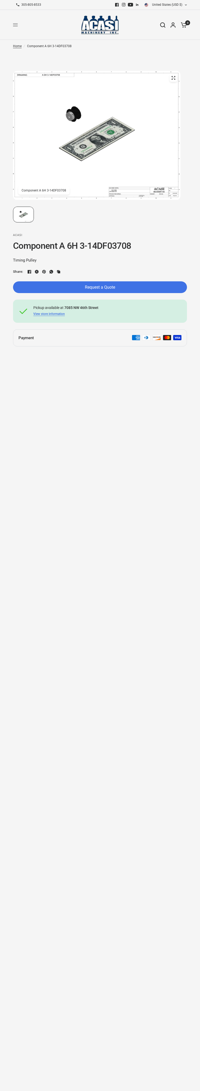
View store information (49, 313)
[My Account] (173, 25)
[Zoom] (173, 78)
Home (17, 46)
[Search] (163, 25)
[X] (37, 272)
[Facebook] (117, 4)
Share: (18, 271)
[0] (182, 25)
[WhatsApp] (51, 272)
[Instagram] (123, 4)
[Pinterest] (44, 272)
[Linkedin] (137, 4)
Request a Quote (100, 287)
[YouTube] (130, 4)
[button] (23, 215)
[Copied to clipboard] (58, 272)
